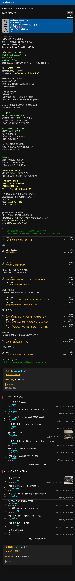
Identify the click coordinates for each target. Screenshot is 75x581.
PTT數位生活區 (7, 9)
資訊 (16, 371)
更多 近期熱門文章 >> (37, 464)
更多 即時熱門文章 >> (37, 539)
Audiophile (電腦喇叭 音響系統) (24, 9)
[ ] (13, 405)
